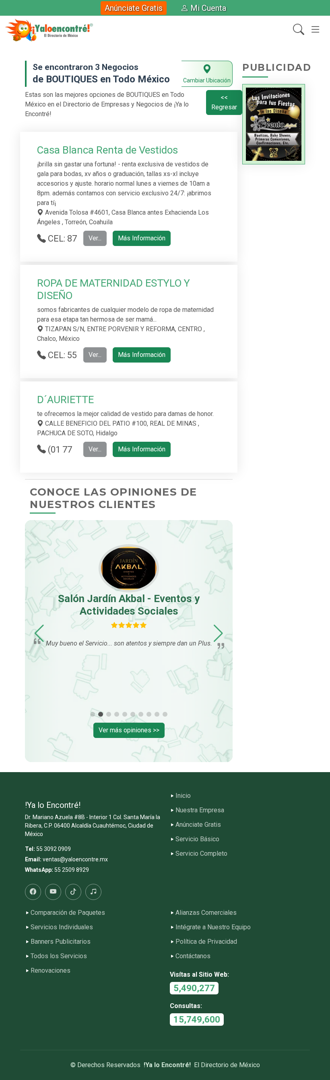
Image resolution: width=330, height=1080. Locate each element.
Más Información (141, 238)
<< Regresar (224, 102)
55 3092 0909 (53, 849)
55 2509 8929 (71, 870)
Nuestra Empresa (199, 810)
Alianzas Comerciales (206, 913)
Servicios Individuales (62, 927)
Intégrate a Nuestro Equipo (213, 927)
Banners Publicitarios (61, 942)
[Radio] (93, 892)
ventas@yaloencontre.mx (75, 859)
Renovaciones (50, 970)
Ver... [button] (95, 238)
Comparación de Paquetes (68, 913)
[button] (39, 633)
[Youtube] (53, 892)
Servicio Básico (197, 839)
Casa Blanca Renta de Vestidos (107, 150)
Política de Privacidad (206, 942)
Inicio (183, 796)
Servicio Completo (201, 853)
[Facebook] (33, 892)
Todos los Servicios (59, 956)
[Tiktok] (73, 892)
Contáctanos (192, 956)
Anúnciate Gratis (134, 8)
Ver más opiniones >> (129, 730)
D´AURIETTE (65, 399)
